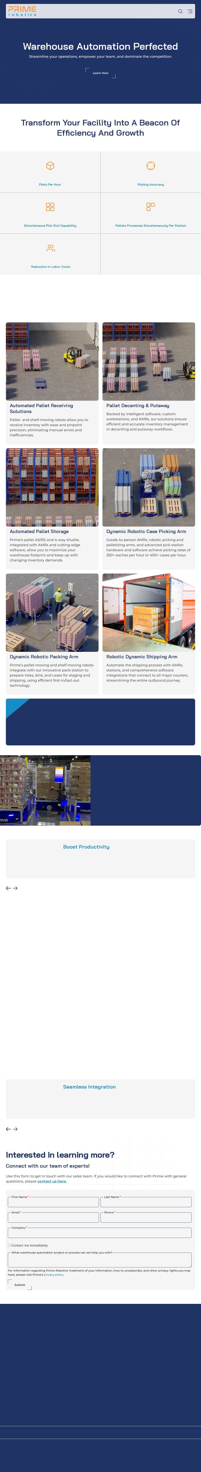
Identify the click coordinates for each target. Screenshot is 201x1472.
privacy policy (53, 1274)
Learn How (100, 73)
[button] (8, 888)
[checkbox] (100, 1245)
